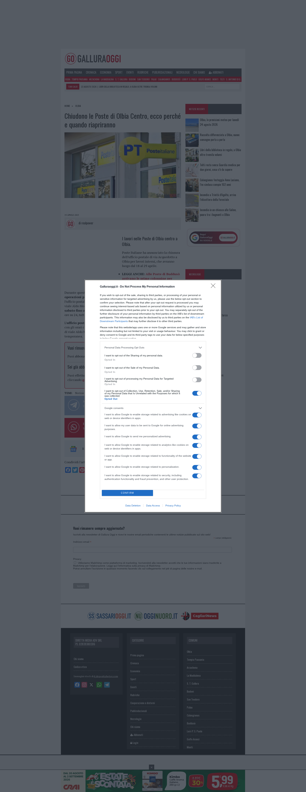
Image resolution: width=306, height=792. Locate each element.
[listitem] (153, 347)
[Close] (214, 286)
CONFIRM (127, 493)
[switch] (197, 355)
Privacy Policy (173, 505)
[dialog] (153, 396)
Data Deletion (133, 505)
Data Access (153, 505)
